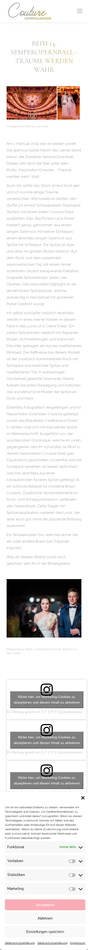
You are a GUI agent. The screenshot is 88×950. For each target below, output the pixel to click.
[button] (82, 797)
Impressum (77, 943)
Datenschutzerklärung (20, 943)
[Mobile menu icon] (79, 11)
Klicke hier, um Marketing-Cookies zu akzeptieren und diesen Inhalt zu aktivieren (47, 699)
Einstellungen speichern (45, 932)
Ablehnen (45, 918)
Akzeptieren (45, 905)
